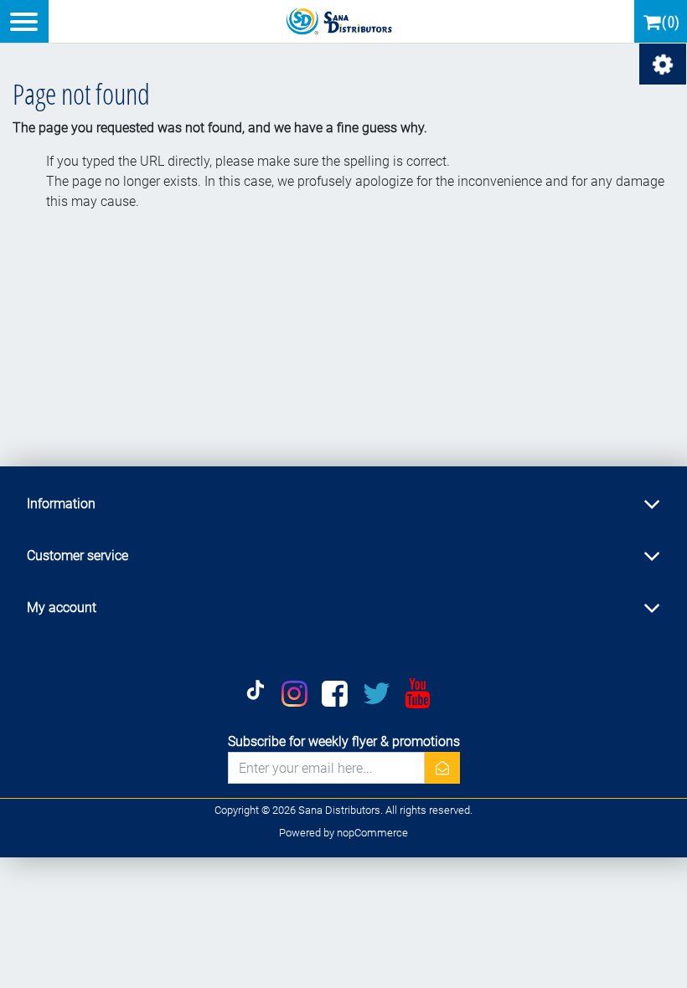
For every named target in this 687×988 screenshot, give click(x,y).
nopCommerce (372, 832)
